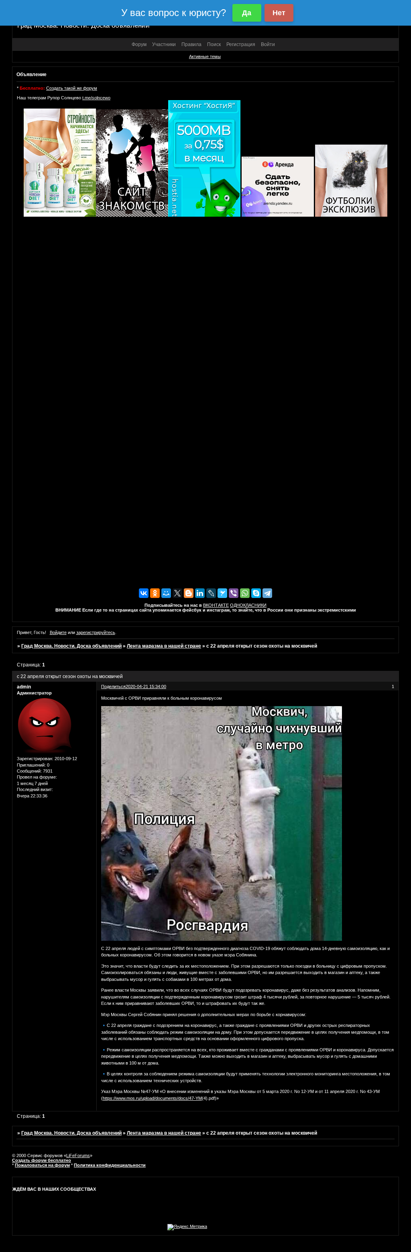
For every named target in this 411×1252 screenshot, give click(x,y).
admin (24, 687)
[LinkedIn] (200, 593)
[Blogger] (188, 593)
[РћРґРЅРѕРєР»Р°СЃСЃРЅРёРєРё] (155, 593)
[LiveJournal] (211, 593)
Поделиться (113, 686)
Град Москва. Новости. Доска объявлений (71, 646)
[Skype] (256, 593)
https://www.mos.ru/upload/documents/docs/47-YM (152, 1098)
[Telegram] (267, 593)
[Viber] (233, 593)
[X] (177, 593)
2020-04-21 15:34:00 (146, 686)
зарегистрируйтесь (95, 632)
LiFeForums (78, 1155)
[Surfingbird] (222, 593)
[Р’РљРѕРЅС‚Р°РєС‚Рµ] (144, 593)
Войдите (58, 632)
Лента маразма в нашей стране (164, 646)
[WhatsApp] (245, 593)
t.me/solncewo (96, 97)
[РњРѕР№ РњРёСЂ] (166, 593)
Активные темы (205, 56)
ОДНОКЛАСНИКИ (248, 605)
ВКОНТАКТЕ (216, 605)
